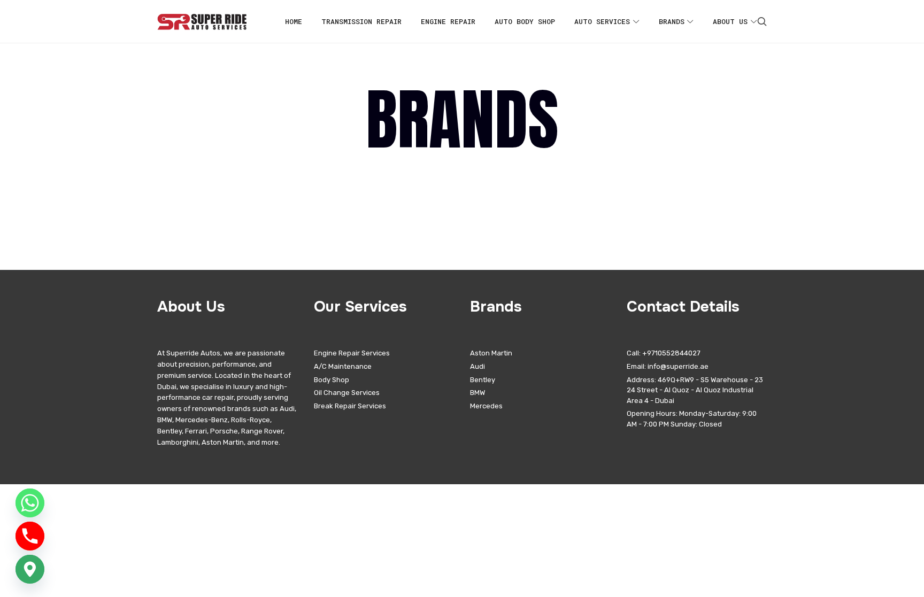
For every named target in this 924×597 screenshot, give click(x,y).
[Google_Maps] (30, 569)
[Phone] (30, 536)
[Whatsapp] (30, 503)
